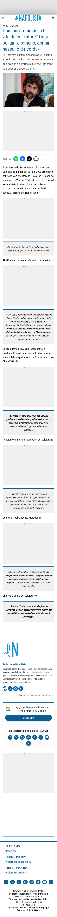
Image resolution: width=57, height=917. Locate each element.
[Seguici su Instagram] (22, 737)
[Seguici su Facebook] (10, 737)
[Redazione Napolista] (11, 650)
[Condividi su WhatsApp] (15, 158)
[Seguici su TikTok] (40, 737)
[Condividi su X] (29, 158)
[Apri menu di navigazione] (53, 18)
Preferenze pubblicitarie (18, 861)
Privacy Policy (16, 868)
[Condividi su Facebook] (22, 158)
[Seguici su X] (16, 737)
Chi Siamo (12, 846)
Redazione (11, 851)
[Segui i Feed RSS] (28, 743)
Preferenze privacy (15, 872)
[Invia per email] (36, 158)
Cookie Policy (15, 857)
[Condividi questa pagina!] (3, 18)
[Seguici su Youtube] (47, 737)
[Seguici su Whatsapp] (28, 737)
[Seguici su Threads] (34, 737)
